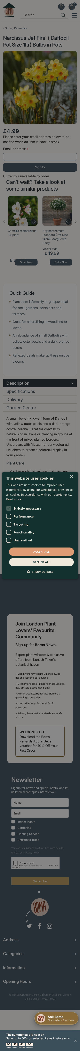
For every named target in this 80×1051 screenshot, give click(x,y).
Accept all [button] (41, 551)
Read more (13, 499)
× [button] (71, 476)
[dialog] (40, 525)
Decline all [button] (41, 562)
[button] (40, 571)
